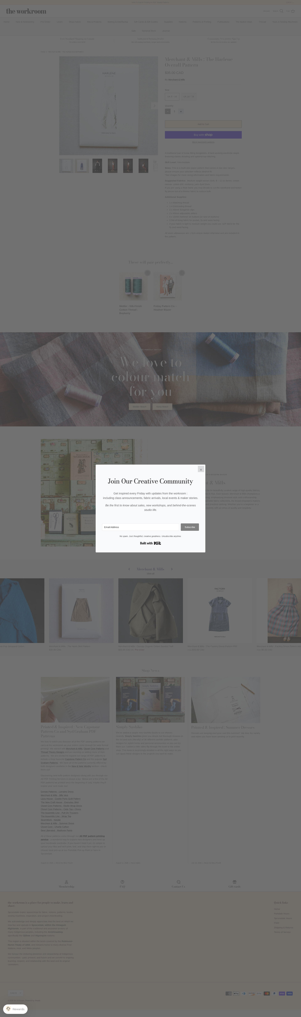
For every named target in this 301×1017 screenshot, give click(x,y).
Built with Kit (150, 543)
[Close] (201, 469)
